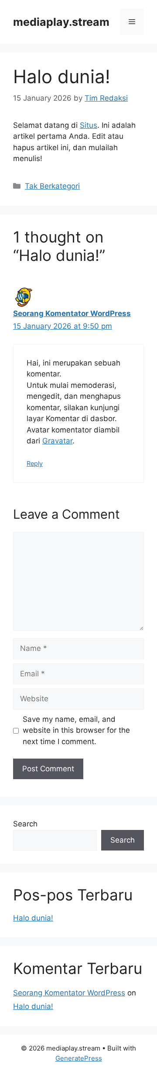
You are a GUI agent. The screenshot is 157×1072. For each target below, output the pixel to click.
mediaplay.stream (61, 21)
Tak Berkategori (52, 186)
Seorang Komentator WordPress (72, 313)
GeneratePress (78, 1058)
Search (25, 823)
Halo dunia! (33, 918)
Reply (35, 463)
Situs (88, 125)
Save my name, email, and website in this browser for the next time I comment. (76, 730)
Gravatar (57, 440)
